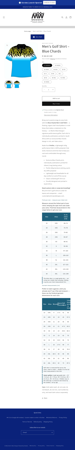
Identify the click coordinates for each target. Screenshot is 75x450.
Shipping (52, 58)
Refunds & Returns (51, 417)
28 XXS (55, 69)
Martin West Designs (13, 445)
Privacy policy (41, 445)
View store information (51, 115)
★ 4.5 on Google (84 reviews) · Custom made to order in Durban (26, 417)
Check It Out (49, 2)
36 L (60, 73)
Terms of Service (27, 422)
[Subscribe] (52, 432)
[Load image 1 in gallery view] (8, 84)
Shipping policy (60, 445)
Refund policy (38, 422)
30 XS (63, 69)
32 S (45, 73)
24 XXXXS (57, 65)
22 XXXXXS (47, 65)
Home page (27, 31)
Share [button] (45, 398)
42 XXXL (63, 78)
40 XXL (54, 78)
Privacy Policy (63, 417)
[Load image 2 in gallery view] (17, 84)
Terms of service (50, 445)
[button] (4, 17)
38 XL (45, 78)
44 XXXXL (46, 82)
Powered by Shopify (23, 445)
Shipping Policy (48, 422)
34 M (52, 73)
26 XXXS (46, 69)
